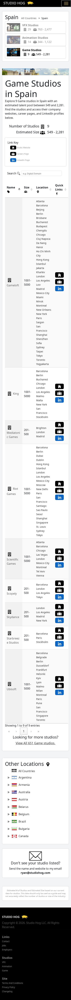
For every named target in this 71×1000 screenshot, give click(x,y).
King (16, 394)
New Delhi (42, 489)
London (40, 276)
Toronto (40, 359)
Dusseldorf (42, 665)
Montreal (41, 305)
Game (5, 970)
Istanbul (41, 263)
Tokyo (39, 355)
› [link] (31, 731)
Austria (23, 799)
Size (26, 187)
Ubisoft (11, 689)
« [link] (9, 731)
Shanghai (41, 334)
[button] (12, 191)
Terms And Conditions (12, 983)
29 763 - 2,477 (36, 27)
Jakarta (40, 268)
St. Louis (41, 526)
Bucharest (42, 222)
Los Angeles (43, 280)
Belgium (24, 814)
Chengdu (41, 230)
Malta (39, 400)
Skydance (13, 617)
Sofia (39, 343)
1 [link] (23, 731)
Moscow (40, 485)
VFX (4, 962)
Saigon (40, 322)
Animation (7, 966)
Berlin (39, 213)
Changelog (7, 991)
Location (42, 187)
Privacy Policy (8, 987)
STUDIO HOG (11, 917)
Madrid (40, 289)
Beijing (40, 209)
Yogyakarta (42, 364)
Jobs (4, 945)
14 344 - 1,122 (36, 40)
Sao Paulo (41, 510)
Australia (24, 792)
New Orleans (43, 309)
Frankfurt (41, 669)
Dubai (39, 455)
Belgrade (41, 657)
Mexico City (42, 293)
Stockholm (42, 417)
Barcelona (42, 205)
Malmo (40, 396)
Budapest (41, 226)
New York (41, 314)
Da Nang (41, 243)
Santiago (41, 505)
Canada (23, 836)
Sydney (40, 347)
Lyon (39, 682)
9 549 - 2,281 (35, 52)
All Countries (28, 18)
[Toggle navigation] (66, 3)
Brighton (41, 428)
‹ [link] (16, 731)
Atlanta (40, 201)
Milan (39, 690)
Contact (5, 941)
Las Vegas (42, 554)
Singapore (42, 522)
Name (11, 187)
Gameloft (13, 285)
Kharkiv (40, 272)
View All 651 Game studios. (35, 743)
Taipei (39, 351)
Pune (39, 703)
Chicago (40, 234)
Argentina (25, 777)
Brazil (22, 821)
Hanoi (39, 247)
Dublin (40, 460)
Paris (39, 318)
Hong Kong (42, 259)
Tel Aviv (40, 571)
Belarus (23, 807)
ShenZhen (42, 339)
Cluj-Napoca (43, 238)
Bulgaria (24, 829)
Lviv (38, 284)
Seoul (39, 514)
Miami (39, 297)
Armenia (24, 785)
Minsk (39, 301)
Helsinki (40, 674)
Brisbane (41, 218)
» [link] (38, 731)
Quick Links (59, 187)
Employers (7, 949)
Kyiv (38, 678)
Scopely (12, 593)
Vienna (40, 575)
